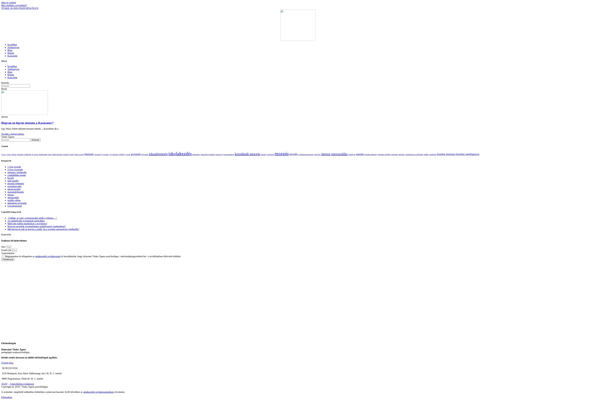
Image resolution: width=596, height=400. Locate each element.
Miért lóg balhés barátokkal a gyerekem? (27, 223)
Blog (9, 50)
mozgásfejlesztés (15, 192)
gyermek (136, 154)
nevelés (293, 154)
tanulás (360, 154)
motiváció (270, 154)
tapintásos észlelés (384, 154)
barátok (65, 154)
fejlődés (122, 154)
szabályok (351, 154)
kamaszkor (196, 154)
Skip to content (8, 2)
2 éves (8, 154)
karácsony (219, 154)
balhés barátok (57, 154)
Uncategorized (14, 206)
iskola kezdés (13, 189)
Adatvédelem (7, 253)
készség (263, 154)
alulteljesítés (43, 154)
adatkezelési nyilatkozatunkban (98, 392)
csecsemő (97, 154)
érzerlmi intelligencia (467, 154)
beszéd (71, 154)
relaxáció (317, 154)
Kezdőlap (12, 44)
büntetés (89, 154)
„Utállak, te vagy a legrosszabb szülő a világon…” (32, 218)
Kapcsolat (12, 55)
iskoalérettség (158, 154)
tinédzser (401, 154)
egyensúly (105, 154)
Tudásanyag (13, 47)
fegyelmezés (114, 154)
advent (13, 154)
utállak (426, 154)
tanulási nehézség (371, 154)
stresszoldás (339, 154)
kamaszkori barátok (208, 154)
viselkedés (432, 154)
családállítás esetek (16, 175)
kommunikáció (228, 154)
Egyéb (10, 178)
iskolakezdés (180, 153)
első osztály (13, 180)
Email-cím (6, 250)
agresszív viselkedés (24, 154)
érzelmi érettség (446, 154)
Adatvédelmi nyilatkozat (22, 384)
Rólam (10, 53)
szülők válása (13, 200)
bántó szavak (79, 154)
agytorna (35, 154)
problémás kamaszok (305, 154)
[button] (298, 61)
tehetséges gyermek (17, 203)
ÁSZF (4, 384)
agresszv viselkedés (17, 172)
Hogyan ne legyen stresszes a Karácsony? (27, 122)
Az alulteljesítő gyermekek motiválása (26, 220)
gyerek (127, 154)
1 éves (3, 154)
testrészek (394, 154)
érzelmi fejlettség (15, 183)
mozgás (282, 153)
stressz (325, 154)
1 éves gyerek (14, 166)
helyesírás (144, 154)
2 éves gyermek (15, 169)
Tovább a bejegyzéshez (12, 134)
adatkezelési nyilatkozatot (47, 256)
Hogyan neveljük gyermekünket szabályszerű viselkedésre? (36, 226)
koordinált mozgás (247, 154)
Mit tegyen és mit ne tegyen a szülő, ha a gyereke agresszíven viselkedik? (43, 229)
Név (3, 247)
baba (49, 154)
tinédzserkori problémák (414, 154)
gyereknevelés (14, 186)
